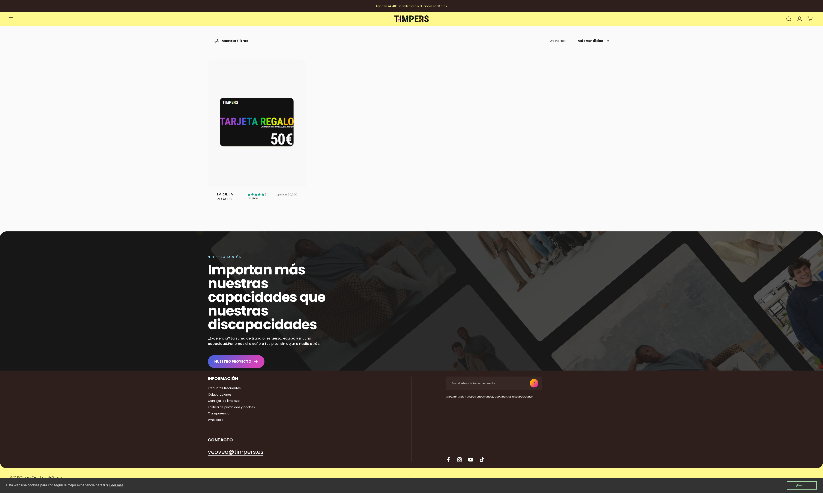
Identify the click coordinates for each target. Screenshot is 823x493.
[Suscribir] (534, 383)
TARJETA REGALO (224, 196)
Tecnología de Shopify (47, 477)
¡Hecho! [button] (802, 485)
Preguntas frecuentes (224, 388)
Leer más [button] (116, 485)
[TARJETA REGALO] (257, 123)
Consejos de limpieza (224, 401)
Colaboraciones (219, 395)
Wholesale (215, 420)
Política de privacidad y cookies (231, 407)
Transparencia (219, 414)
